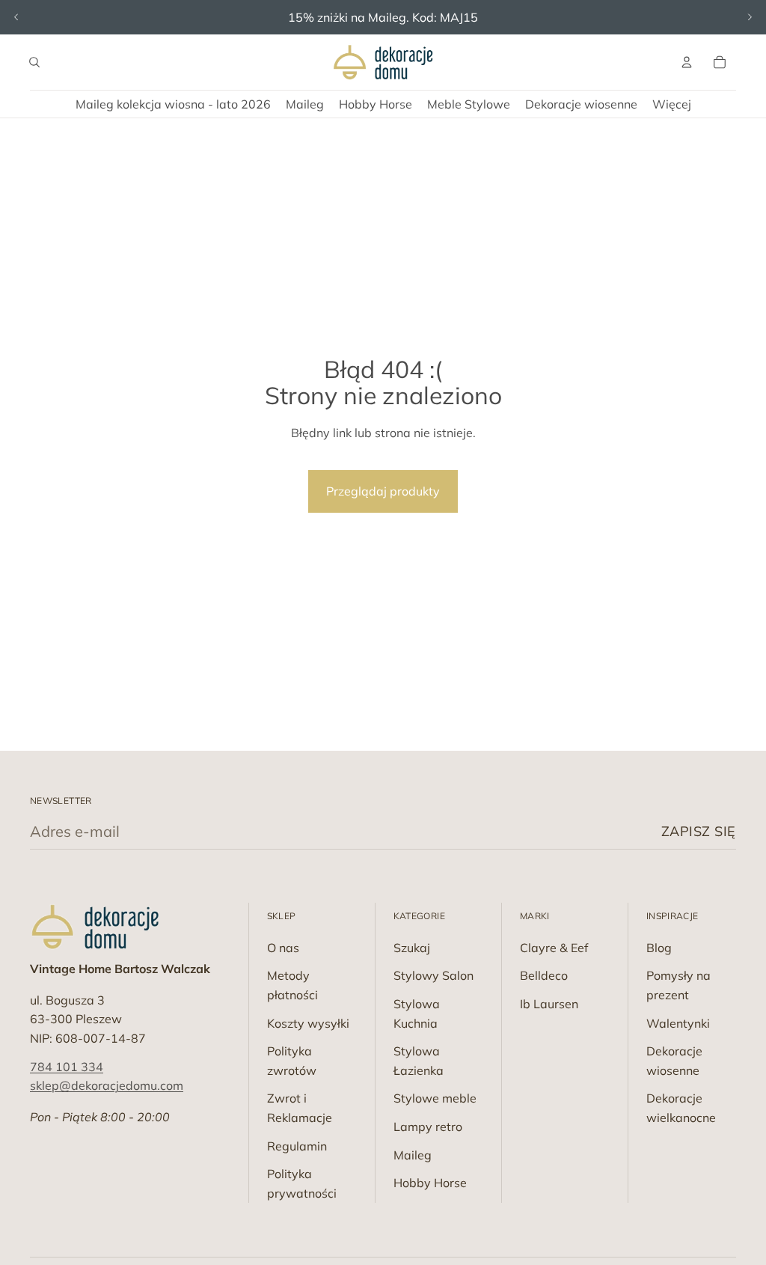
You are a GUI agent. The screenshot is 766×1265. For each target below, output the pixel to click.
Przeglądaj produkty (383, 491)
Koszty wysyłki (308, 1023)
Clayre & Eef (554, 947)
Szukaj (411, 947)
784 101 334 (66, 1066)
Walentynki (678, 1023)
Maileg (412, 1154)
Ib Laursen (549, 1003)
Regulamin (297, 1145)
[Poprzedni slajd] (16, 17)
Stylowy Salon (433, 975)
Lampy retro (427, 1126)
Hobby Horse (430, 1182)
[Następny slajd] (749, 17)
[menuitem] (672, 104)
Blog (659, 947)
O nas (283, 947)
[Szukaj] (34, 62)
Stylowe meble (435, 1098)
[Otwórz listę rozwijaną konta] (686, 62)
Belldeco (544, 975)
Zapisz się (698, 831)
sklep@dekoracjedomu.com (106, 1085)
